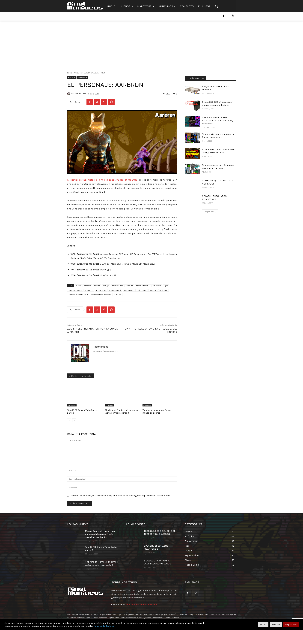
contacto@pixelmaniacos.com (141, 604)
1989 (78, 286)
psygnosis (129, 290)
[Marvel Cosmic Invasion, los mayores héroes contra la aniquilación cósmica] (75, 534)
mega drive (101, 290)
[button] (216, 6)
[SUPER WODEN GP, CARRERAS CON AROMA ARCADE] (192, 153)
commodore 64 (143, 286)
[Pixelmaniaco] (69, 93)
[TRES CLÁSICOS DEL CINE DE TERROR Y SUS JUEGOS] (133, 534)
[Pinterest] (104, 102)
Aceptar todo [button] (291, 624)
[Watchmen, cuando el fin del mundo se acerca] (160, 394)
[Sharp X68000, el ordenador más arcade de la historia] (192, 105)
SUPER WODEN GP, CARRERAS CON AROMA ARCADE (218, 151)
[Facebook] (223, 16)
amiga (106, 286)
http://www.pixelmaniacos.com (104, 351)
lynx (166, 286)
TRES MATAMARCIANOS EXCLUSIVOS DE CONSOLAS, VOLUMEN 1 (217, 120)
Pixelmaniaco (80, 94)
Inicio (69, 73)
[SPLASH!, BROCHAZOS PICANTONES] (192, 199)
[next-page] (74, 420)
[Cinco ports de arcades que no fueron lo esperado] (192, 138)
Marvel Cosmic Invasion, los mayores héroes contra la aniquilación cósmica (100, 534)
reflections (141, 290)
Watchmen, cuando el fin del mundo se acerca (157, 411)
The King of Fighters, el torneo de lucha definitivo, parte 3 (122, 411)
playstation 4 (115, 290)
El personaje (82, 77)
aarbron (87, 286)
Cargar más (209, 211)
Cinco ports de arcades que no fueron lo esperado (218, 136)
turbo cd (117, 295)
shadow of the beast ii (78, 295)
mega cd (89, 290)
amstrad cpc (117, 286)
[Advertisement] (151, 44)
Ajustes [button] (263, 624)
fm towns (157, 286)
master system (75, 290)
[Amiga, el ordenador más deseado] (192, 90)
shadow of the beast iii (101, 295)
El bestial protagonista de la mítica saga (102, 179)
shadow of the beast (158, 290)
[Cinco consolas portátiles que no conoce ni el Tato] (192, 169)
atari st (129, 286)
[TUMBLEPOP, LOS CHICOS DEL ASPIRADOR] (192, 184)
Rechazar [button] (276, 624)
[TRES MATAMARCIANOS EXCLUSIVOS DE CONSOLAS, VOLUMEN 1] (192, 121)
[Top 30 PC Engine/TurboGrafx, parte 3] (84, 394)
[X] (97, 102)
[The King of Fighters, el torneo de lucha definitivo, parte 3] (122, 394)
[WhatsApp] (111, 102)
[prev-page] (69, 420)
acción (97, 286)
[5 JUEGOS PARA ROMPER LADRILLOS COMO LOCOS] (133, 564)
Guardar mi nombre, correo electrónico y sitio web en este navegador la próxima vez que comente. (120, 495)
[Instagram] (232, 16)
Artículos (78, 73)
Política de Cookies (104, 626)
